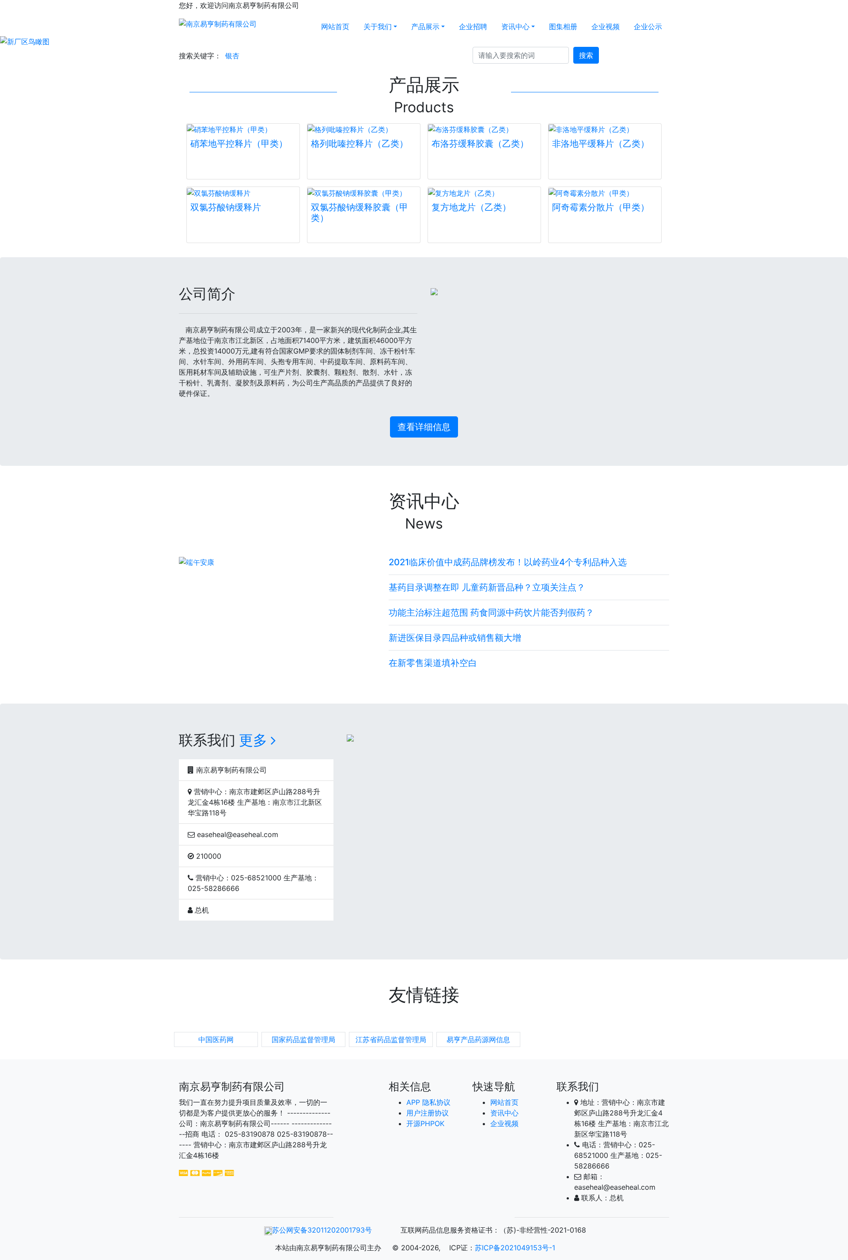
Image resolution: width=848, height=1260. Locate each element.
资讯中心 (504, 1112)
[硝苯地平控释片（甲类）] (243, 129)
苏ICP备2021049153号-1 (515, 1247)
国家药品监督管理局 (303, 1039)
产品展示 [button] (425, 26)
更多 (255, 740)
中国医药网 (216, 1039)
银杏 (232, 55)
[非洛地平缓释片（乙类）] (605, 129)
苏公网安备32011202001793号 (322, 1230)
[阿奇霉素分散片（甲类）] (605, 192)
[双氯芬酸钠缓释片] (243, 192)
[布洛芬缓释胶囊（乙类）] (484, 129)
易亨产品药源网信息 (478, 1039)
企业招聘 (473, 26)
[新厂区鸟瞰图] (424, 41)
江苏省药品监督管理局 (391, 1039)
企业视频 (605, 26)
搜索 (586, 55)
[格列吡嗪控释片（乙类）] (363, 129)
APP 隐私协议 (428, 1102)
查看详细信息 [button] (424, 427)
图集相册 (563, 26)
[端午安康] (277, 562)
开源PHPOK (425, 1123)
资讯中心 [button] (515, 26)
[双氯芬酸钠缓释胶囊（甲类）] (363, 192)
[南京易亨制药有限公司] (218, 23)
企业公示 (648, 26)
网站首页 (335, 26)
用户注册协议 (427, 1112)
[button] (63, 41)
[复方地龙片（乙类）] (484, 192)
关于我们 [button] (377, 26)
